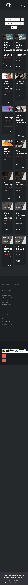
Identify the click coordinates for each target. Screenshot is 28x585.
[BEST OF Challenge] (20, 76)
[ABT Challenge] (7, 176)
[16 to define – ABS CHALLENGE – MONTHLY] (20, 37)
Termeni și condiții (19, 346)
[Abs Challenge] (20, 176)
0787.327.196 (6, 321)
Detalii (10, 66)
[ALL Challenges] (20, 144)
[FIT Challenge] (7, 109)
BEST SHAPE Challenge (8, 151)
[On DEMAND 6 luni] (20, 206)
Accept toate (12, 580)
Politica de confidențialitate (13, 348)
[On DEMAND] (20, 240)
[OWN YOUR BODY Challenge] (7, 76)
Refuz (17, 580)
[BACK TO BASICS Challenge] (20, 109)
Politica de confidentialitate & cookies (14, 582)
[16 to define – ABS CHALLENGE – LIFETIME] (7, 37)
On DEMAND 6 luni (20, 215)
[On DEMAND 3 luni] (7, 240)
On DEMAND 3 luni (8, 248)
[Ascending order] (22, 19)
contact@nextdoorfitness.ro (9, 327)
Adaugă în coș (6, 64)
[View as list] (15, 27)
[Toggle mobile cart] (21, 5)
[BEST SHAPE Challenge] (7, 143)
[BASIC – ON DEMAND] (7, 206)
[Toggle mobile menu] (25, 6)
